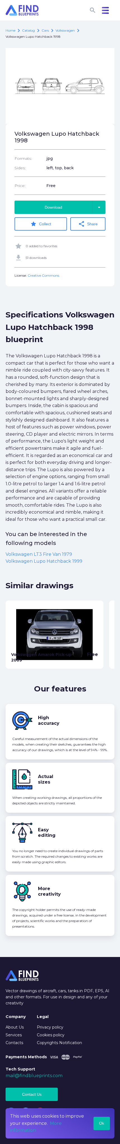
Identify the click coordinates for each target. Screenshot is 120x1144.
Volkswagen (65, 30)
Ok (101, 1123)
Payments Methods (26, 1056)
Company (16, 1016)
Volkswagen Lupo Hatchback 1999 (44, 561)
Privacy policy (50, 1027)
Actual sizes (45, 779)
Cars (45, 30)
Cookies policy (50, 1034)
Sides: (20, 167)
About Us (15, 1027)
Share (88, 224)
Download (73, 207)
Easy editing (47, 832)
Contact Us (32, 1094)
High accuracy (48, 720)
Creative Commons (43, 275)
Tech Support (20, 1069)
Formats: (23, 158)
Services (14, 1034)
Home (10, 30)
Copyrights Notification (59, 1042)
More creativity (49, 891)
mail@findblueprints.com (34, 1075)
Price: (20, 185)
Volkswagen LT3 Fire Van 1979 (39, 554)
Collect (40, 224)
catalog (28, 30)
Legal (43, 1016)
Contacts (14, 1042)
